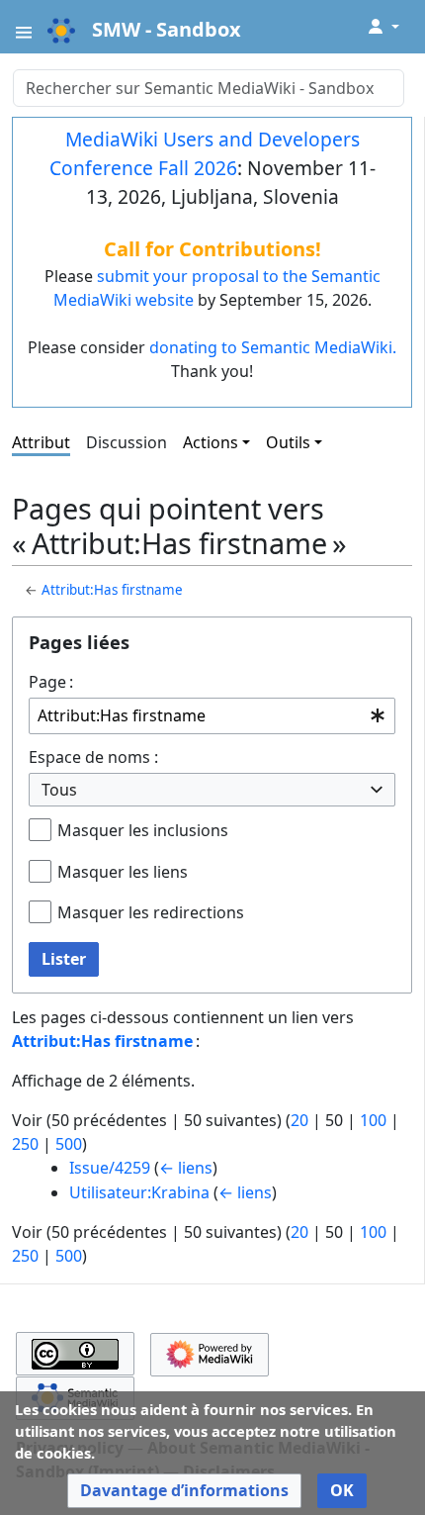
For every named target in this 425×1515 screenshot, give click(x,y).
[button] (184, 1490)
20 (299, 1120)
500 (68, 1144)
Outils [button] (288, 442)
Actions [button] (210, 442)
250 (25, 1144)
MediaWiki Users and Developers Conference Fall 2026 (204, 153)
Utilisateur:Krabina (139, 1192)
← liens (185, 1168)
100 (373, 1120)
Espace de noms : (93, 757)
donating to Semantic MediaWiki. (272, 347)
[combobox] (212, 716)
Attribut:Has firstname (112, 590)
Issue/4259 (109, 1168)
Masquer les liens (122, 872)
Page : (51, 682)
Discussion (126, 442)
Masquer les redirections (150, 912)
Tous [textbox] (59, 790)
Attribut (41, 442)
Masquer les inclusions (142, 830)
